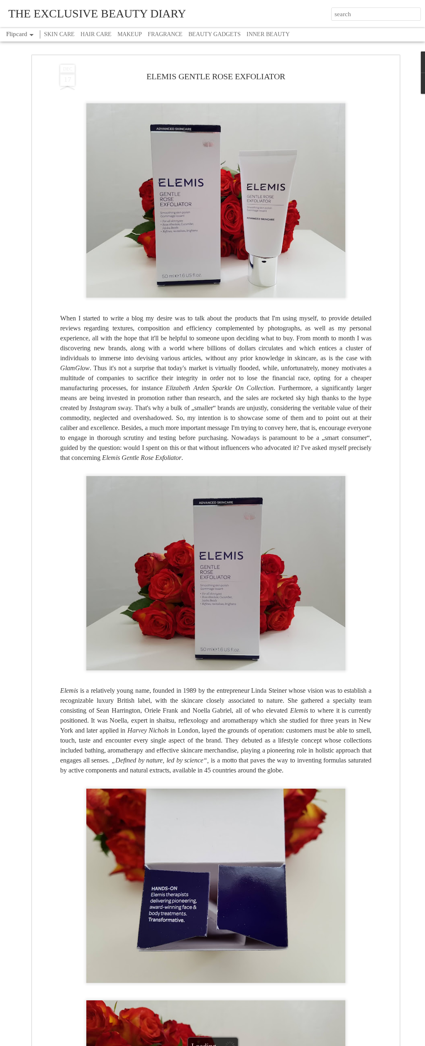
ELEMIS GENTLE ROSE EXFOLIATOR (216, 76)
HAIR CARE (96, 34)
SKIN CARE (59, 34)
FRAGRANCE (165, 34)
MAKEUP (129, 34)
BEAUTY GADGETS (214, 34)
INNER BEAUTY (268, 34)
